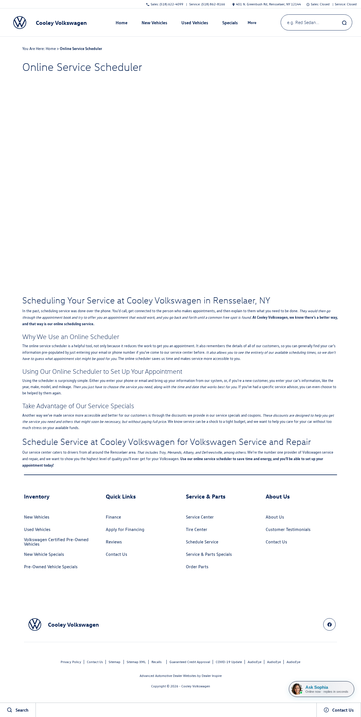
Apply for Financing (125, 529)
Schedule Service (202, 542)
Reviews (114, 542)
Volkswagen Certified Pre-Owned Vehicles (56, 542)
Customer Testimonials (288, 529)
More (252, 23)
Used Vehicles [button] (194, 24)
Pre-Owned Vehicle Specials (51, 566)
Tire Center (196, 529)
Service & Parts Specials (209, 554)
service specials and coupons (238, 415)
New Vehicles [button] (154, 24)
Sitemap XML (136, 662)
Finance (113, 517)
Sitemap (114, 662)
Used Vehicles (37, 529)
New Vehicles (36, 517)
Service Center (200, 517)
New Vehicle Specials (44, 554)
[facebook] (329, 624)
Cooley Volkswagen (195, 686)
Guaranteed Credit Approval (190, 662)
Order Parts (197, 566)
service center (181, 352)
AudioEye (254, 662)
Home (121, 22)
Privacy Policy (71, 662)
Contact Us (116, 554)
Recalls (156, 662)
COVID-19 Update (229, 662)
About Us (275, 517)
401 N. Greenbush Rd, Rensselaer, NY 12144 (268, 4)
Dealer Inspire (212, 676)
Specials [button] (230, 24)
